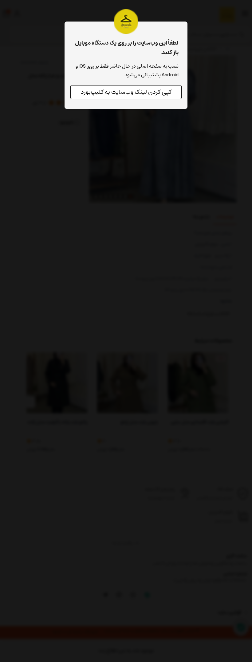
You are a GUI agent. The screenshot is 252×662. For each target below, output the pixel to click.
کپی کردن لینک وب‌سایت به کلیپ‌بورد (126, 92)
